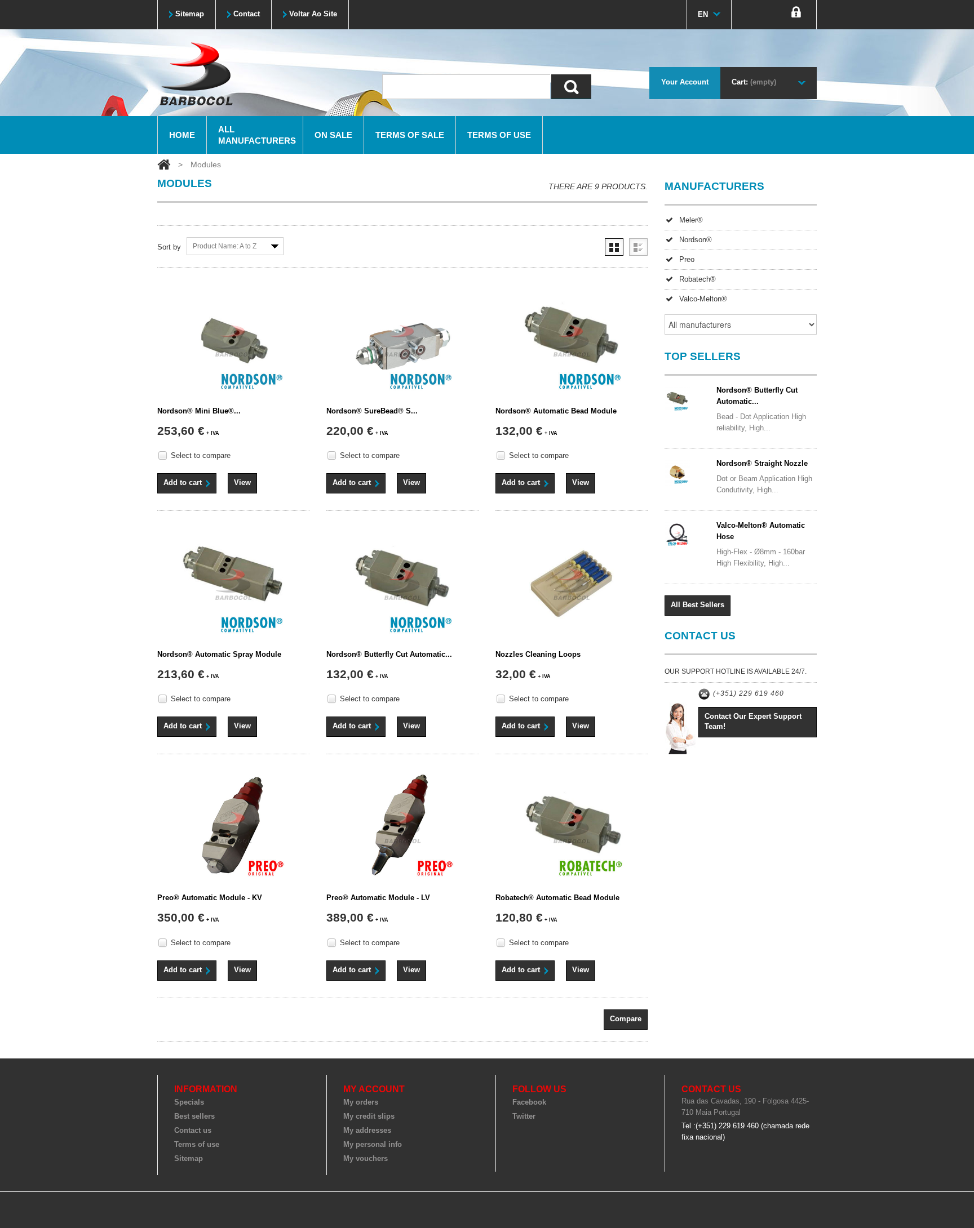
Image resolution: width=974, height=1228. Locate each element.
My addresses (367, 1130)
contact (246, 14)
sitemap (189, 14)
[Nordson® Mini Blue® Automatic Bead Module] (233, 340)
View (242, 482)
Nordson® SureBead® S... (372, 411)
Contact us (192, 1130)
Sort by (169, 247)
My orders (360, 1102)
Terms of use (499, 135)
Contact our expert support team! (753, 721)
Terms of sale (409, 135)
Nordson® (695, 239)
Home (182, 135)
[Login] (796, 14)
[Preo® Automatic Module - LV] (402, 827)
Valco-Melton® (703, 299)
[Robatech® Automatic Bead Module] (571, 827)
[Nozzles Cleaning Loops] (571, 584)
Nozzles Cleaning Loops (538, 654)
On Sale (333, 135)
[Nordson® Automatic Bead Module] (571, 340)
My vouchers (365, 1158)
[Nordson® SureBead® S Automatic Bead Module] (402, 340)
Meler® (691, 220)
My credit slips (369, 1116)
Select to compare (201, 455)
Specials (189, 1102)
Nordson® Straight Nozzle (762, 463)
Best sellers (194, 1116)
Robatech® (697, 279)
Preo (686, 259)
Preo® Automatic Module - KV (209, 897)
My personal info (372, 1144)
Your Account (685, 82)
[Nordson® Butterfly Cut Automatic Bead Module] (402, 584)
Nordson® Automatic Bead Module (556, 411)
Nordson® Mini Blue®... (199, 411)
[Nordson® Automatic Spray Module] (233, 584)
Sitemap (188, 1158)
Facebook (529, 1102)
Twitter (523, 1116)
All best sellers (697, 604)
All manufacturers (257, 134)
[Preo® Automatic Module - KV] (233, 827)
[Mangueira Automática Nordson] (687, 473)
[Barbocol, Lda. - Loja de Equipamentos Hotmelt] (195, 73)
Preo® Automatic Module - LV (378, 897)
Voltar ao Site (313, 14)
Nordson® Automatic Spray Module (219, 654)
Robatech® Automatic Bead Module (557, 897)
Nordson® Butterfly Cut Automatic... (389, 654)
